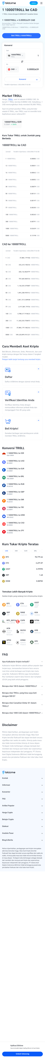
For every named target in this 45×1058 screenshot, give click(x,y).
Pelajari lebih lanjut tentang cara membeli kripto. (21, 359)
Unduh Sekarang (22, 1054)
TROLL (10, 99)
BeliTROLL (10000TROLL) (21, 36)
